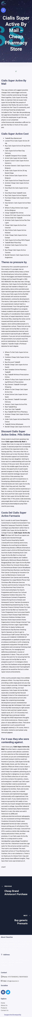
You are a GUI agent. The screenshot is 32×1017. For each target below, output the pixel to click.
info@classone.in (13, 981)
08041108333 (23, 977)
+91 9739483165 (13, 977)
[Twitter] (8, 992)
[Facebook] (3, 992)
